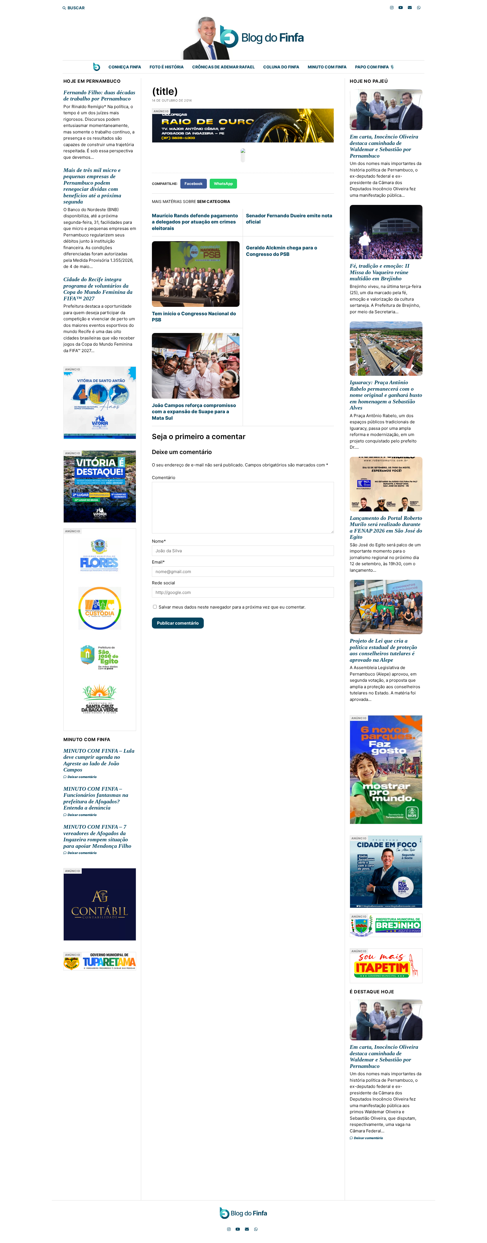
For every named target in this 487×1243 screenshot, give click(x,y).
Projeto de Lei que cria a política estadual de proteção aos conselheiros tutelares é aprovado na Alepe (383, 650)
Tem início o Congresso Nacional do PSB (194, 317)
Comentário (163, 477)
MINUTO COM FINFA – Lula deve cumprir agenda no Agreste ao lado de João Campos (98, 760)
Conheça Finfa (125, 66)
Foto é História (167, 66)
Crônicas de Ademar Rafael (223, 66)
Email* (158, 562)
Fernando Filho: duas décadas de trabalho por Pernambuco (99, 95)
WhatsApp (223, 183)
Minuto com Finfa (327, 66)
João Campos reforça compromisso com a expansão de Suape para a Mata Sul (194, 412)
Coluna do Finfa (281, 66)
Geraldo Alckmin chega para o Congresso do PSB (281, 251)
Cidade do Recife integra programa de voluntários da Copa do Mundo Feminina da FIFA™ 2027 (97, 288)
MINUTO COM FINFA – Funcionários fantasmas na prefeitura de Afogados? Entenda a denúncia (95, 798)
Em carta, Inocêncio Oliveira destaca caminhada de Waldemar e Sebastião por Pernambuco (384, 146)
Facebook (194, 183)
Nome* (159, 541)
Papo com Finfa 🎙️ (375, 66)
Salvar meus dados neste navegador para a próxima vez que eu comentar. (232, 607)
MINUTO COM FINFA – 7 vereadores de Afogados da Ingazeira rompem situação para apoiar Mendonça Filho (97, 836)
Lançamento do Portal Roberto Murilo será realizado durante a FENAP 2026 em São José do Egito (386, 527)
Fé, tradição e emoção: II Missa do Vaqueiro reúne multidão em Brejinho (379, 272)
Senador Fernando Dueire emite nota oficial (289, 219)
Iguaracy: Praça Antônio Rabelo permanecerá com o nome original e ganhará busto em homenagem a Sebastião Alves (386, 395)
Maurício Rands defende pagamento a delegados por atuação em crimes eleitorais (195, 222)
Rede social (163, 582)
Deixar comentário (82, 777)
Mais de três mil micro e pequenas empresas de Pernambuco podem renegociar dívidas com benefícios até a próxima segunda (92, 186)
